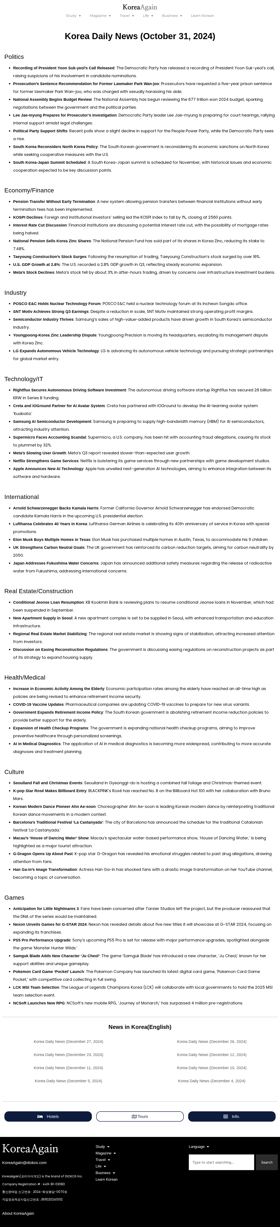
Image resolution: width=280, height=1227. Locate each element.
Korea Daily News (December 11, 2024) (68, 1068)
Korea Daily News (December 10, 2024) (212, 1068)
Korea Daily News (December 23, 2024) (68, 1055)
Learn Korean (202, 16)
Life (146, 16)
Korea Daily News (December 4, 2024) (211, 1081)
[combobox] (221, 1162)
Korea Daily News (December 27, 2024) (68, 1041)
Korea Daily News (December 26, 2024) (212, 1041)
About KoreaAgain (18, 1213)
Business (170, 16)
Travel (125, 16)
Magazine (98, 16)
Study (71, 16)
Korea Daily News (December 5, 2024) (68, 1081)
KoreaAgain (30, 1148)
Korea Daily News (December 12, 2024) (212, 1055)
